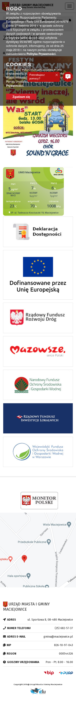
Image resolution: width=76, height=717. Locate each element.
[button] (68, 77)
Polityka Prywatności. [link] (41, 54)
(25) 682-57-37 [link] (64, 628)
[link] (38, 233)
